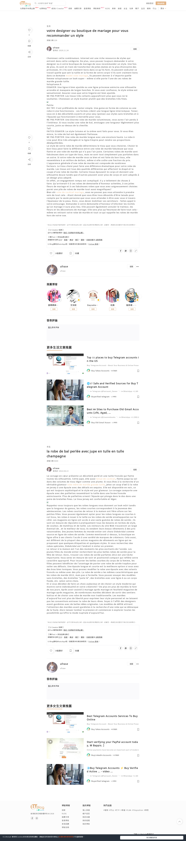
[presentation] (47, 296)
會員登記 (149, 3)
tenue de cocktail (105, 478)
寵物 (149, 8)
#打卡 (117, 810)
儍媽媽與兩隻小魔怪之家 (54, 305)
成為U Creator (57, 8)
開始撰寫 (160, 3)
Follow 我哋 (93, 244)
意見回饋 (65, 824)
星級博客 (87, 8)
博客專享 (97, 8)
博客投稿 (65, 827)
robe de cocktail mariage (70, 192)
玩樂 (131, 8)
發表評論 (53, 327)
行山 (154, 8)
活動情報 (98, 240)
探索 (70, 8)
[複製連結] (29, 183)
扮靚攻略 (89, 240)
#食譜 (123, 810)
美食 (114, 8)
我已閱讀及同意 (151, 837)
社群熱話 (43, 8)
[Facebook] (29, 165)
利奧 (113, 305)
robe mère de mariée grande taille (86, 484)
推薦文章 (78, 8)
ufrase (56, 47)
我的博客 (86, 824)
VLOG (107, 8)
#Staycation (137, 810)
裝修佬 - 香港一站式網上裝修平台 (132, 305)
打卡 (60, 240)
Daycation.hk (93, 305)
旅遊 (120, 8)
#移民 (146, 810)
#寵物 (105, 810)
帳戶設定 (86, 813)
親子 (137, 8)
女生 (125, 8)
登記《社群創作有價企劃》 (74, 232)
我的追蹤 (86, 820)
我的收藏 (86, 817)
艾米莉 (73, 305)
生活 (143, 8)
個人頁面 (86, 810)
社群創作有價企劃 (27, 8)
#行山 (111, 810)
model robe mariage (77, 75)
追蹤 (135, 49)
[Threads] (29, 177)
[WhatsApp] (29, 171)
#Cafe (128, 810)
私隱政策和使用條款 (66, 837)
